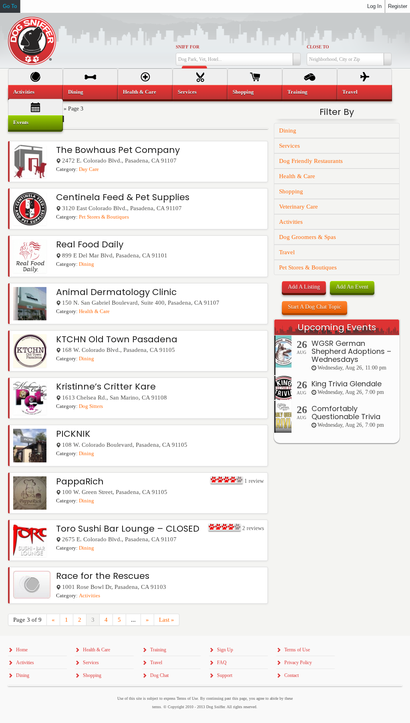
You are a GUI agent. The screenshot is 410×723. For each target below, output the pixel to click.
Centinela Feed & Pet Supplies (122, 197)
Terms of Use (297, 650)
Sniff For (187, 46)
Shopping (291, 191)
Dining (86, 264)
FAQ (222, 662)
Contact (291, 675)
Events (20, 122)
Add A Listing (304, 287)
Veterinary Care (298, 206)
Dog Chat (159, 675)
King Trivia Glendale (347, 384)
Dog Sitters (91, 406)
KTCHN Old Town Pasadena (116, 339)
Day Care (89, 169)
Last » (166, 620)
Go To (10, 6)
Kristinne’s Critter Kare (106, 386)
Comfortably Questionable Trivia (346, 413)
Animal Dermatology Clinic (116, 292)
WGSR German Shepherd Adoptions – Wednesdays (351, 351)
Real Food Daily (89, 244)
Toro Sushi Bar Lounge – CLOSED (127, 528)
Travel (287, 252)
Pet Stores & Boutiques (104, 217)
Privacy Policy (298, 662)
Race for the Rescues (102, 576)
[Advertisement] (337, 599)
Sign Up (225, 650)
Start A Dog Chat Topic (314, 307)
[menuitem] (35, 92)
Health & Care (94, 311)
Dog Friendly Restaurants (311, 161)
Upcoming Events (336, 327)
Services (289, 146)
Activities (89, 595)
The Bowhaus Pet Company (118, 150)
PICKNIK (73, 434)
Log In (374, 6)
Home (22, 650)
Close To (318, 46)
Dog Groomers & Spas (307, 237)
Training (297, 92)
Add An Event (352, 287)
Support (224, 675)
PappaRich (80, 481)
